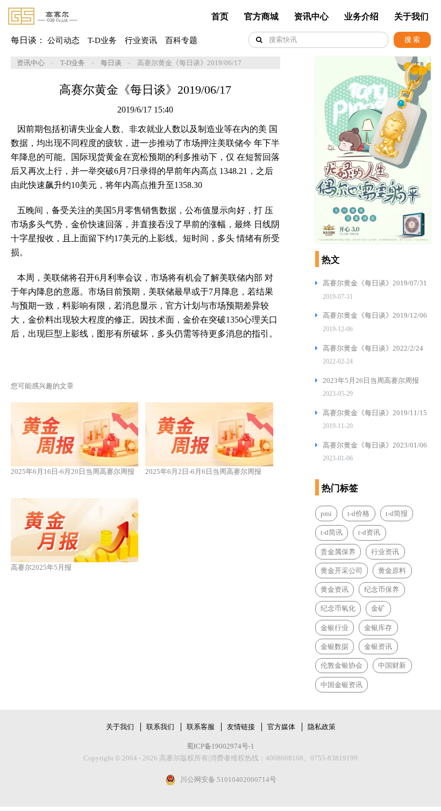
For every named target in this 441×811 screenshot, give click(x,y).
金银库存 (378, 628)
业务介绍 (361, 16)
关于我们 (411, 16)
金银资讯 (378, 646)
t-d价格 (358, 513)
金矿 (378, 608)
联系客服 (201, 727)
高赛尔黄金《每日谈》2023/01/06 (375, 445)
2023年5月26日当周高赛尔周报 (371, 380)
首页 (220, 16)
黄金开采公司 (341, 571)
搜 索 (412, 40)
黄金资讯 (334, 589)
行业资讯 (141, 40)
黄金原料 (392, 571)
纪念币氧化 (338, 608)
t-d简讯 (332, 532)
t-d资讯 (369, 532)
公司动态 (63, 40)
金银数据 (334, 646)
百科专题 (181, 40)
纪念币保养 (381, 589)
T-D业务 (102, 40)
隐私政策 (322, 727)
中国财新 (392, 665)
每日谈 (111, 63)
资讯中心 (311, 16)
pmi (326, 513)
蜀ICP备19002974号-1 (220, 746)
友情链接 (241, 727)
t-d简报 (397, 513)
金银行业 (334, 628)
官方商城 (261, 16)
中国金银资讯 (341, 685)
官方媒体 (281, 727)
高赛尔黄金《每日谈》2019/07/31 (375, 283)
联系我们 (160, 727)
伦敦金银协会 (341, 665)
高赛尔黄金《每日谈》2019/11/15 (375, 413)
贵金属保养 (338, 552)
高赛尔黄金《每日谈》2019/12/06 (375, 315)
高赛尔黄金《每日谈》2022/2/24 (373, 348)
